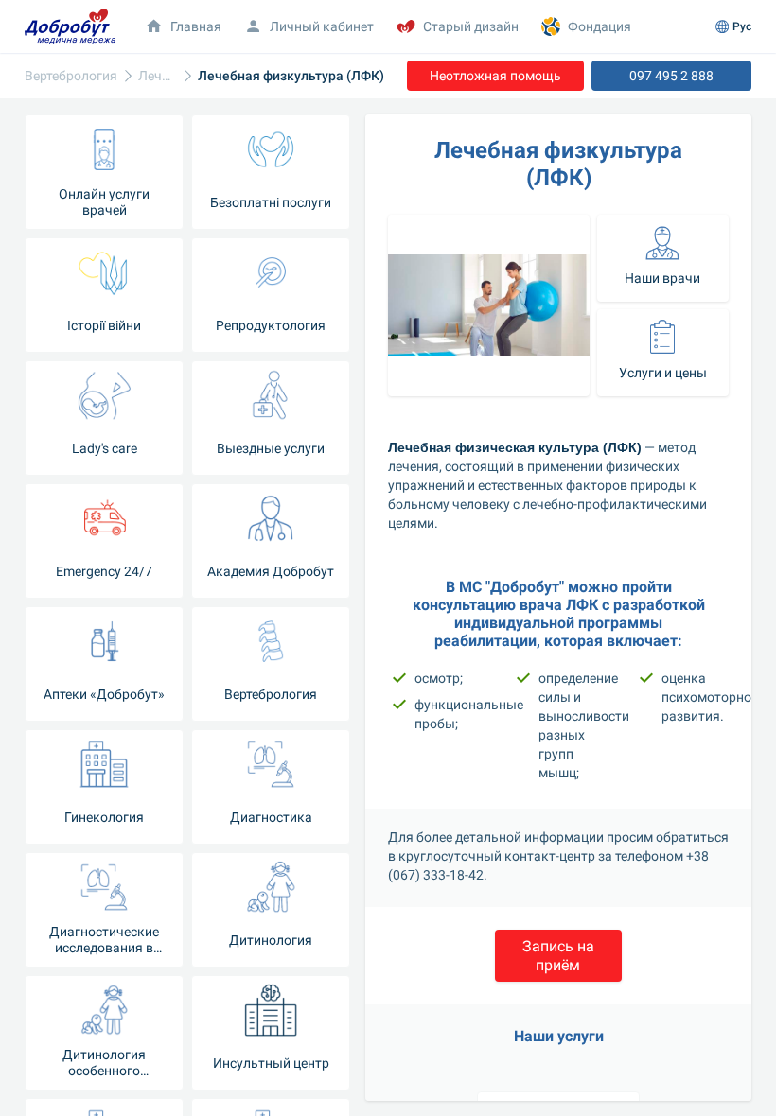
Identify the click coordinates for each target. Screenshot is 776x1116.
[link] (157, 76)
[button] (558, 955)
